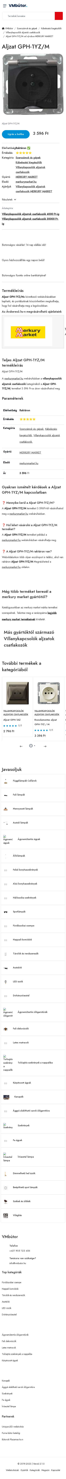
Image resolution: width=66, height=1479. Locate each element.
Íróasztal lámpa (26, 1156)
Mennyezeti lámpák (23, 808)
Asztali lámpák (20, 822)
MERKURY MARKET (30, 452)
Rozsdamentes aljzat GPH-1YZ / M (45, 722)
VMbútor (18, 5)
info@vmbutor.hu (17, 1263)
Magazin (45, 1470)
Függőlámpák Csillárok (25, 780)
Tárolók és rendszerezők (25, 953)
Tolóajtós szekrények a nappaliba (35, 1062)
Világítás (17, 1215)
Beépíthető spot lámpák (25, 1187)
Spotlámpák (19, 911)
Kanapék (18, 1096)
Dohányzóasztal (21, 995)
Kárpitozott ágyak (22, 1082)
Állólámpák (19, 855)
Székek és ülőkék (21, 1201)
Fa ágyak (17, 1140)
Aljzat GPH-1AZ (12, 720)
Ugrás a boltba (16, 134)
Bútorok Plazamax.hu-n (12, 1439)
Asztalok (17, 967)
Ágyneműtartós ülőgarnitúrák (32, 1012)
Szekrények (23, 1125)
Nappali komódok (22, 939)
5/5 (20, 725)
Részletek (7, 199)
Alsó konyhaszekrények (25, 883)
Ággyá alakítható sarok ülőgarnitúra (31, 1110)
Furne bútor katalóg (11, 1433)
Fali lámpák (19, 794)
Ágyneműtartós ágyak (29, 839)
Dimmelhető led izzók (24, 1173)
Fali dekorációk (21, 1028)
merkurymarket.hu (13, 378)
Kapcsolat (55, 1470)
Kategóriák (35, 1470)
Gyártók (24, 1470)
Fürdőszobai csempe (23, 925)
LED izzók (18, 981)
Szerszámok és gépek (32, 429)
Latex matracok (21, 1042)
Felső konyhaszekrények (25, 869)
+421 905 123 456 (19, 1250)
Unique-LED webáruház (13, 1426)
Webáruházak (12, 1470)
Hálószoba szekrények (24, 897)
